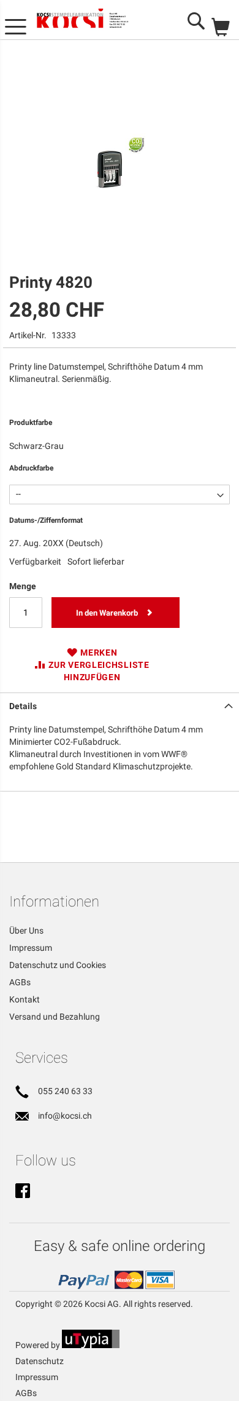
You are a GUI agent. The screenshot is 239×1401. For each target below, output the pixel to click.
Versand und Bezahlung (54, 1017)
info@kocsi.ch (65, 1116)
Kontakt (24, 999)
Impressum (30, 948)
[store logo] (91, 20)
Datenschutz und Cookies (57, 965)
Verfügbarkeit (35, 561)
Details (23, 706)
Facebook (22, 1192)
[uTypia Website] (91, 1345)
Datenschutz (39, 1361)
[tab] (119, 705)
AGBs (20, 982)
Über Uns (26, 930)
